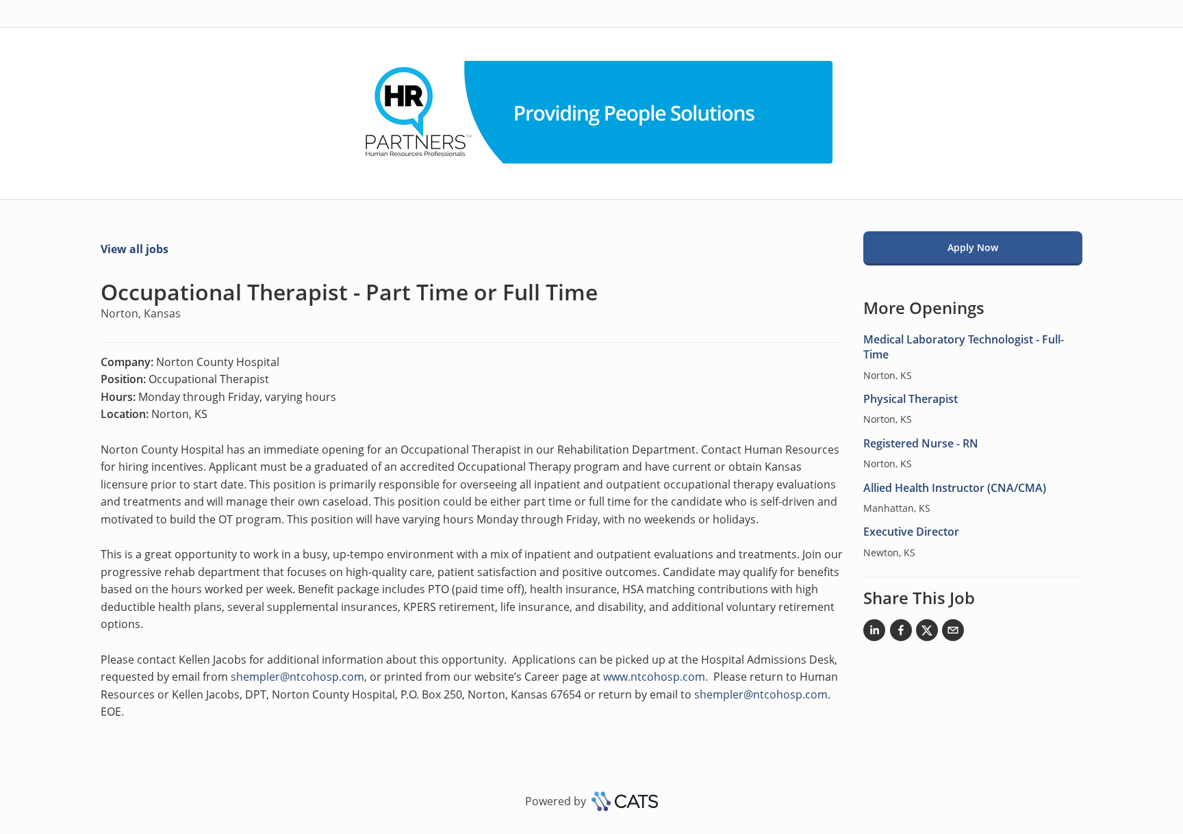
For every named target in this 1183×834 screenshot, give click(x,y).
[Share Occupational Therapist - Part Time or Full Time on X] (927, 633)
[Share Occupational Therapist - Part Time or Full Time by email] (953, 633)
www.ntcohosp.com (654, 676)
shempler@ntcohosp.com (297, 676)
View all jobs (134, 249)
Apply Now (972, 247)
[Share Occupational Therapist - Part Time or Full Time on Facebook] (901, 633)
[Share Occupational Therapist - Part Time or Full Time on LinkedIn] (874, 633)
